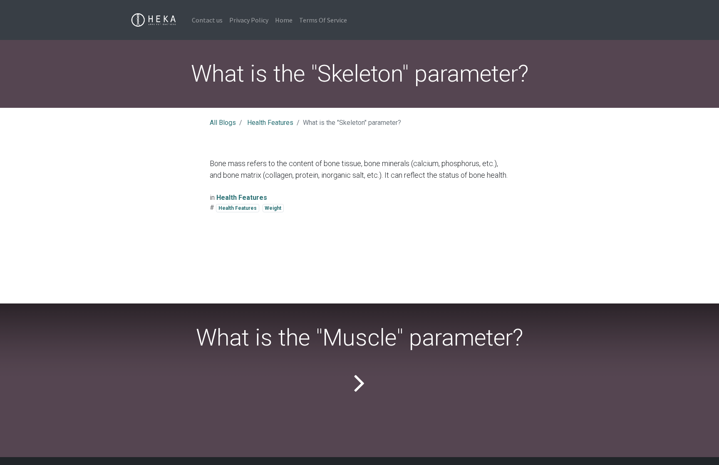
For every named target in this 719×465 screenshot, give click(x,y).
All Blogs (223, 123)
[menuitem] (207, 20)
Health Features (270, 123)
